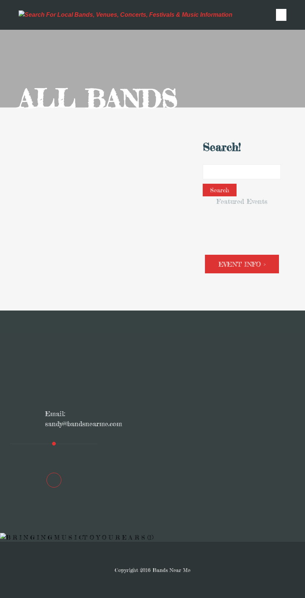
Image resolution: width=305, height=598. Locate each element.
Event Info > (242, 264)
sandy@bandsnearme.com (83, 423)
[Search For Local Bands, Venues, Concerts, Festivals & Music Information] (125, 15)
